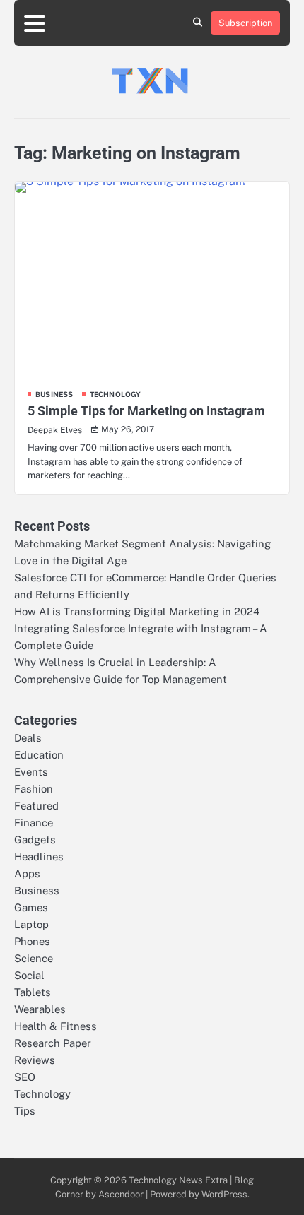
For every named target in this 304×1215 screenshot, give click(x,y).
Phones (32, 941)
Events (31, 772)
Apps (27, 873)
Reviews (34, 1060)
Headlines (39, 856)
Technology (115, 394)
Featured (36, 806)
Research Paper (52, 1043)
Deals (28, 738)
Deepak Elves (55, 430)
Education (39, 755)
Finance (33, 823)
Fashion (33, 789)
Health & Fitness (55, 1026)
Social (29, 975)
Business (54, 394)
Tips (24, 1111)
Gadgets (35, 840)
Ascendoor (121, 1194)
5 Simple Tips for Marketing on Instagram (146, 410)
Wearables (40, 1009)
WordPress (224, 1194)
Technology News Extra (178, 1180)
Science (33, 958)
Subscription (245, 23)
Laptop (31, 924)
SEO (24, 1077)
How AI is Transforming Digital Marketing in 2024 (136, 611)
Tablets (32, 992)
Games (31, 907)
